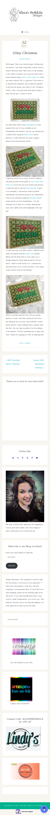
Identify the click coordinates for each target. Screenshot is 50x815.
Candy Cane (29, 254)
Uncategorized (24, 59)
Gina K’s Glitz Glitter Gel (30, 77)
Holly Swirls (28, 135)
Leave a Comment (25, 343)
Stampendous (31, 125)
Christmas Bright (35, 198)
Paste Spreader (31, 188)
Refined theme (26, 805)
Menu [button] (27, 32)
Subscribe (11, 566)
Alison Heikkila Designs (25, 14)
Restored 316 (40, 805)
